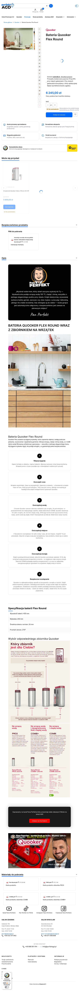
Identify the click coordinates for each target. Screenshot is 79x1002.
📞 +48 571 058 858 (48, 936)
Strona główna (8, 22)
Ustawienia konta (7, 962)
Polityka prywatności (60, 959)
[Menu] (10, 973)
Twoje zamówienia (7, 959)
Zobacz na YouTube (38, 821)
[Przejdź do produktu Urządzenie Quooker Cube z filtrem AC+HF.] (16, 173)
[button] (51, 6)
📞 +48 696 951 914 (30, 947)
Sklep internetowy (37, 984)
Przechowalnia (6, 964)
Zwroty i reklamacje (60, 964)
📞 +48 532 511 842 (9, 936)
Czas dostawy (32, 962)
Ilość (47, 101)
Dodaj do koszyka (59, 115)
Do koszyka (9, 207)
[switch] (7, 987)
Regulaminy (58, 962)
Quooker (17, 22)
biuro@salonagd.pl (7, 934)
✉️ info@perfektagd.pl (48, 947)
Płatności (31, 959)
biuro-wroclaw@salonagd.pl (50, 934)
